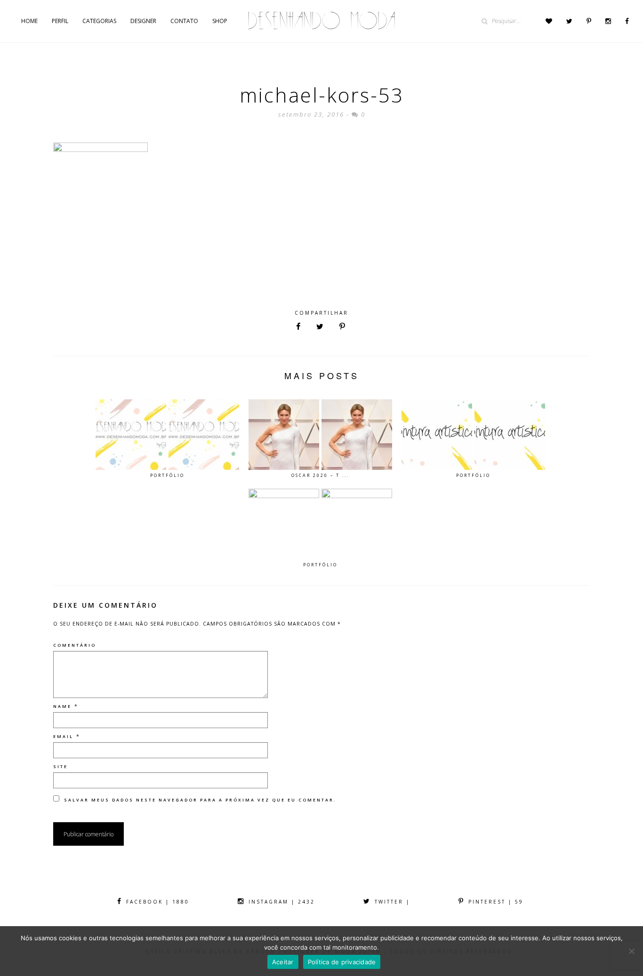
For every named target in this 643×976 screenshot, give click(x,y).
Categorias (99, 21)
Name (62, 706)
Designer (143, 21)
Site (60, 766)
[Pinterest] (588, 21)
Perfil (60, 21)
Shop (219, 21)
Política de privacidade (342, 962)
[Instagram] (608, 21)
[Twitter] (569, 21)
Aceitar (283, 962)
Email (63, 736)
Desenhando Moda (321, 21)
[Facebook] (627, 21)
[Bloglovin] (549, 21)
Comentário (74, 645)
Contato (184, 21)
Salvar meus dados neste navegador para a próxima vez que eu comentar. (200, 800)
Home (29, 21)
